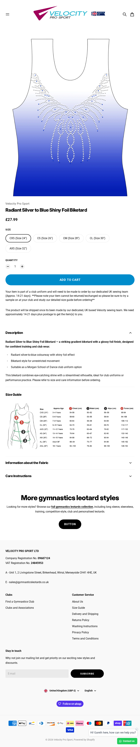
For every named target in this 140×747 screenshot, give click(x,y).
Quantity (11, 260)
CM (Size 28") (71, 238)
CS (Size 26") (45, 238)
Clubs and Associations (19, 607)
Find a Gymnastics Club (19, 601)
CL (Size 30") (97, 238)
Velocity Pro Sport (17, 203)
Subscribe (87, 673)
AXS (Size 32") (18, 248)
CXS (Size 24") (18, 238)
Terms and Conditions (85, 638)
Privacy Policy (80, 632)
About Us (77, 601)
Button (70, 524)
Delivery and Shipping (85, 614)
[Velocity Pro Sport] (70, 13)
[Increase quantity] (22, 266)
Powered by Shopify (84, 739)
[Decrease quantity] (7, 266)
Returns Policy (80, 620)
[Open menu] (7, 14)
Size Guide (78, 607)
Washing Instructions (84, 626)
